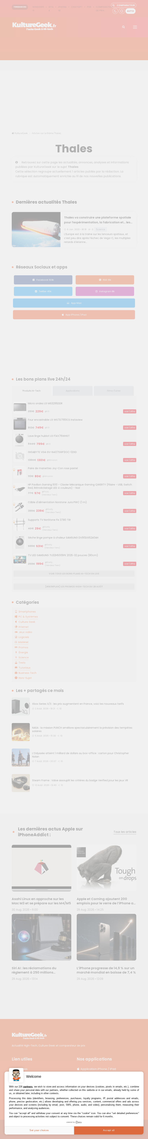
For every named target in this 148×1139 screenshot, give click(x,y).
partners (27, 1086)
